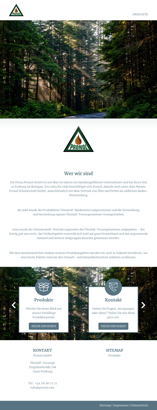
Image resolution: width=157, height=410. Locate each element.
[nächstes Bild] (143, 305)
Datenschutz (139, 405)
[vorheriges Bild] (13, 305)
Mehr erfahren (43, 326)
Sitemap (105, 405)
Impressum (121, 405)
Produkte (140, 14)
